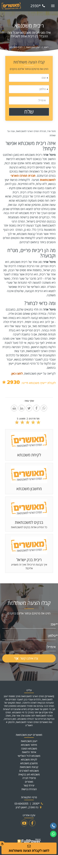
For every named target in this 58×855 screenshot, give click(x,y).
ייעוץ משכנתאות (33, 47)
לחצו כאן (17, 373)
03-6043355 (21, 803)
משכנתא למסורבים (29, 770)
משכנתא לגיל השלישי (29, 756)
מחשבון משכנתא (29, 763)
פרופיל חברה (29, 778)
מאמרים (29, 781)
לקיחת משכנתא (29, 759)
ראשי (46, 47)
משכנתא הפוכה (29, 748)
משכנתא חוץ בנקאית (29, 774)
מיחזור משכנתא (29, 745)
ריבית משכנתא (16, 47)
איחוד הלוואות (29, 752)
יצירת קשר (29, 785)
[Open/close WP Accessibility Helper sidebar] (2, 843)
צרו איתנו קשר (29, 658)
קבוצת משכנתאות (29, 767)
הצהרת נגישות (29, 789)
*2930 (35, 5)
